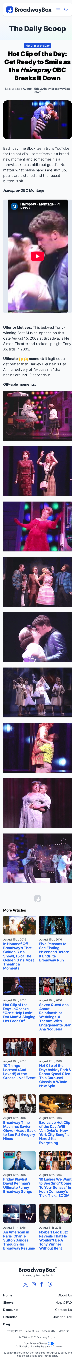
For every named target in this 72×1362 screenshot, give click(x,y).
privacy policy (59, 1352)
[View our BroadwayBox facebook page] (41, 1284)
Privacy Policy (14, 1330)
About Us (65, 1295)
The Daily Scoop (37, 28)
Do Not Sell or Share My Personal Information (39, 1346)
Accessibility (48, 1330)
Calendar (10, 1317)
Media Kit (64, 1330)
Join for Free (62, 1317)
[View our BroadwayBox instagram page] (33, 1284)
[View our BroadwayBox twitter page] (25, 1284)
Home (7, 1295)
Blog (6, 1324)
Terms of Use (32, 1330)
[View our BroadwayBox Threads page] (49, 1284)
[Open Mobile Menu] (58, 9)
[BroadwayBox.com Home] (29, 9)
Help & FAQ (63, 1302)
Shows (8, 1302)
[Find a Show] (66, 9)
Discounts (10, 1310)
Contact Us (63, 1310)
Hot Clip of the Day (38, 45)
